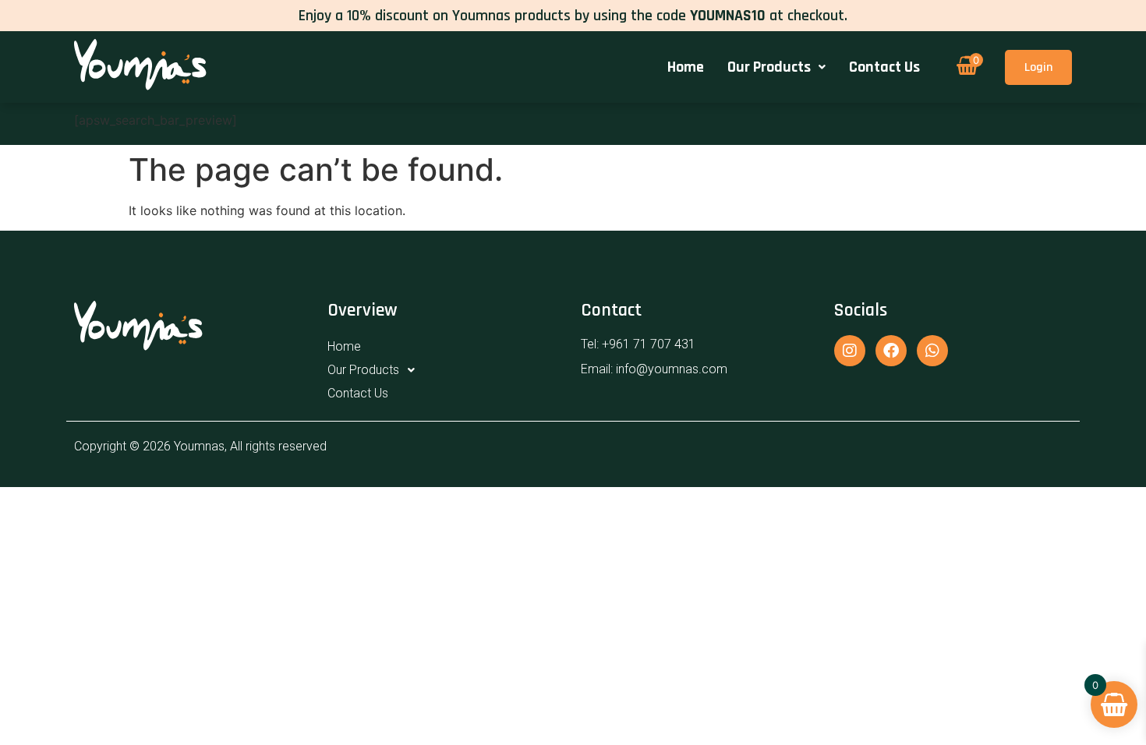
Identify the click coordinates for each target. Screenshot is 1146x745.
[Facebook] (891, 350)
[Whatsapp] (932, 350)
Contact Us (884, 67)
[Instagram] (849, 350)
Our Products (769, 67)
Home (685, 67)
